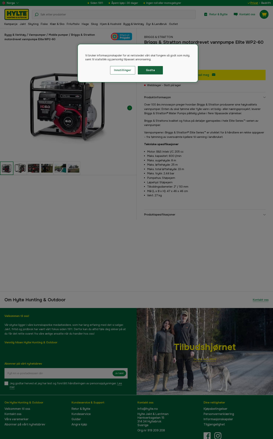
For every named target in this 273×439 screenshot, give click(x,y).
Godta (150, 70)
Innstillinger (122, 70)
